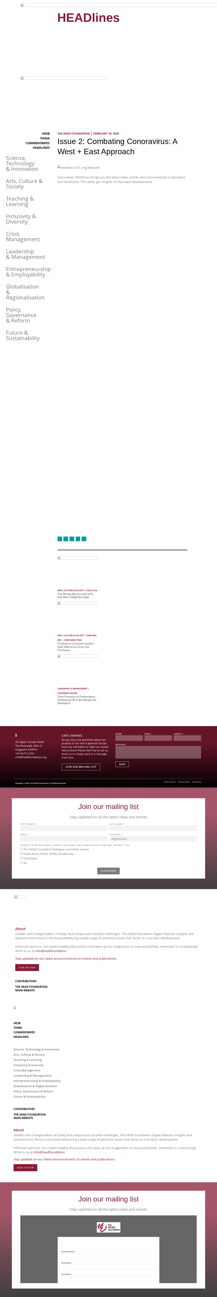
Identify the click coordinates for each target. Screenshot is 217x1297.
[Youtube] (29, 761)
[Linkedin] (35, 761)
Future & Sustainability (23, 335)
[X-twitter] (23, 761)
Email (147, 734)
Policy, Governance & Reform (21, 315)
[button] (187, 15)
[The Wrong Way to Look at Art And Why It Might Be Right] (77, 558)
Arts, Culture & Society (24, 183)
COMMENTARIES (38, 143)
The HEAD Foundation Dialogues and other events (56, 849)
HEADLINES (41, 148)
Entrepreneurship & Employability (28, 271)
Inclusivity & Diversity (21, 218)
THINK (45, 138)
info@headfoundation (50, 951)
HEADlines (88, 17)
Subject (178, 734)
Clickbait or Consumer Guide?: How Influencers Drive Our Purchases (75, 646)
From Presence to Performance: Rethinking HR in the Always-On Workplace (76, 700)
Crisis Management (23, 236)
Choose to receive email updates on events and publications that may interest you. (75, 845)
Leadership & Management (25, 254)
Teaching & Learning (20, 201)
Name (118, 734)
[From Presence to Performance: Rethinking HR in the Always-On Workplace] (77, 657)
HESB (46, 134)
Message (120, 745)
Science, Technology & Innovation (22, 163)
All (25, 863)
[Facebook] (17, 761)
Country (115, 835)
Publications (48, 854)
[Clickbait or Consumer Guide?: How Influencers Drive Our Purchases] (77, 604)
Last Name (116, 824)
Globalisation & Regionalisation (35, 1086)
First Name (27, 824)
